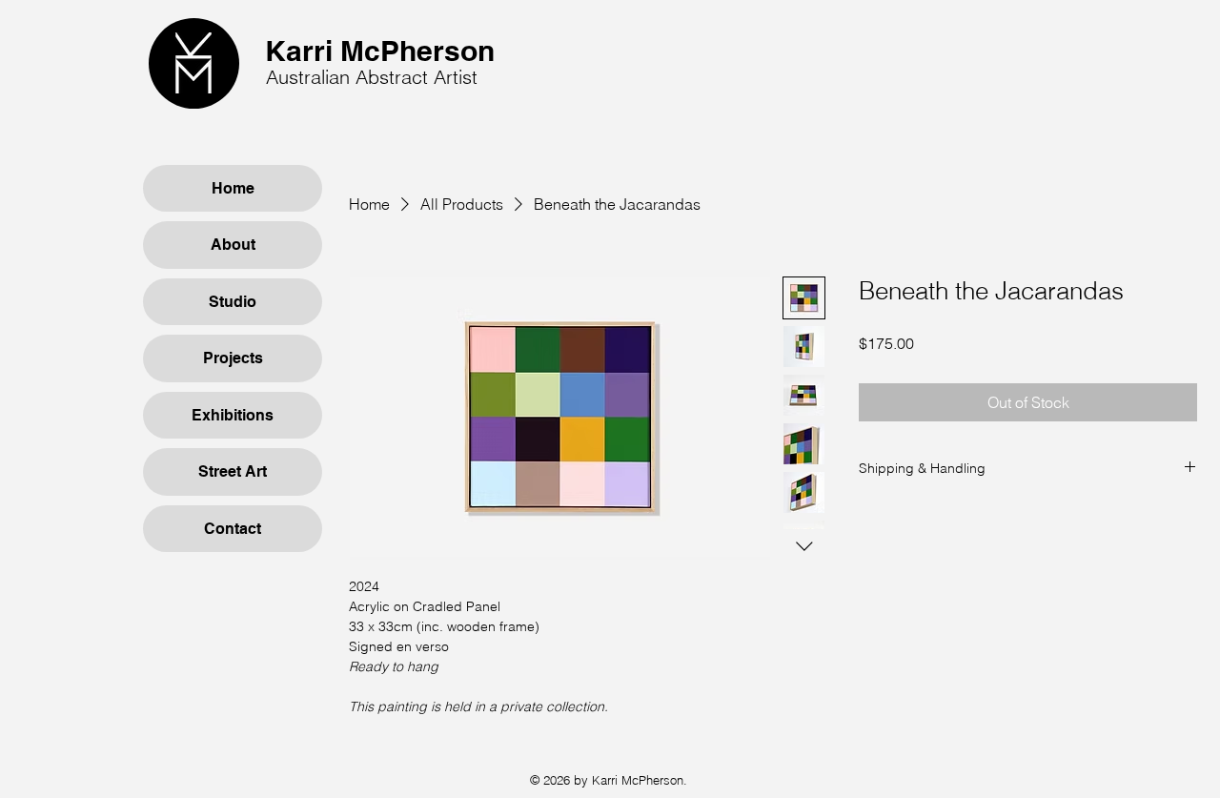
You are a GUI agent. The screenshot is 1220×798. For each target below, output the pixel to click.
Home (233, 188)
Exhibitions (233, 415)
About (233, 244)
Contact (232, 529)
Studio (232, 302)
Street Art (232, 471)
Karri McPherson (380, 50)
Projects (233, 358)
